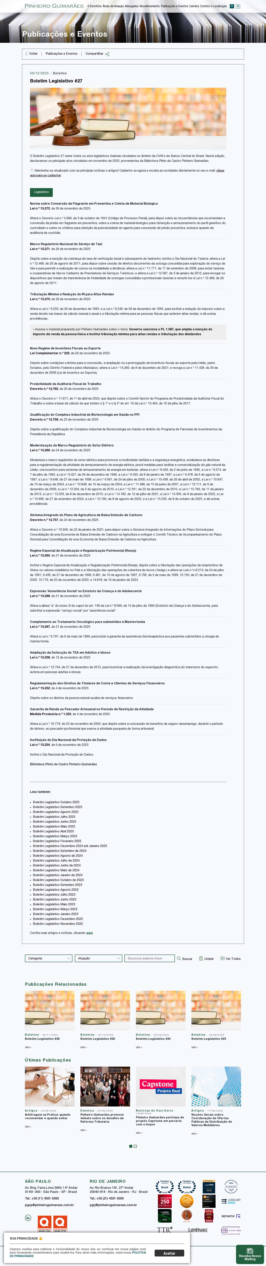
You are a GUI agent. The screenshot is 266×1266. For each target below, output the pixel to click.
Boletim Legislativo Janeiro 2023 (55, 914)
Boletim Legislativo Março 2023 (55, 909)
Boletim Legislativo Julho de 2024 (56, 861)
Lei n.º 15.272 (40, 208)
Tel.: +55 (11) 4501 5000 (42, 1198)
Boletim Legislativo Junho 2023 (54, 899)
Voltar (33, 54)
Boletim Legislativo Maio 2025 (54, 827)
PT (232, 6)
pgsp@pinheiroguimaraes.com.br (49, 1205)
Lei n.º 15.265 (40, 556)
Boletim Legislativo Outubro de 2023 (58, 880)
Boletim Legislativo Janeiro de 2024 (58, 875)
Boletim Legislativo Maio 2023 (54, 904)
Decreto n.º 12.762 (44, 389)
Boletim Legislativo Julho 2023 (54, 895)
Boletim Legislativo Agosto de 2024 (58, 856)
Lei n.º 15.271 (40, 249)
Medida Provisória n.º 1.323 (50, 714)
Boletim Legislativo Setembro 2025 (57, 807)
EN (238, 6)
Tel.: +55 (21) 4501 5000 (107, 1198)
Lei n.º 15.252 (40, 688)
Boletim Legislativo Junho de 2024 (57, 865)
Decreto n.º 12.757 (44, 520)
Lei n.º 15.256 (40, 657)
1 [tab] (130, 1146)
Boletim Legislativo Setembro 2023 (57, 885)
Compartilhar (94, 54)
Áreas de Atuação (113, 6)
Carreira (194, 6)
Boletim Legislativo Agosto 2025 (55, 812)
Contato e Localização (213, 6)
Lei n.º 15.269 (40, 450)
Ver (28, 1047)
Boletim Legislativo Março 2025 (55, 836)
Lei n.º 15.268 (40, 596)
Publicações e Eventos (174, 6)
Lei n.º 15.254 (40, 745)
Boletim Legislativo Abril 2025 (53, 831)
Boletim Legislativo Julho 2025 (54, 817)
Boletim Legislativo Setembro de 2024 (59, 851)
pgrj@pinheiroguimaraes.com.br (113, 1205)
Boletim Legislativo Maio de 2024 (56, 870)
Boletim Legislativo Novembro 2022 (58, 924)
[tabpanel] (50, 1097)
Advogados (131, 6)
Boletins (60, 73)
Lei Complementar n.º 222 (49, 353)
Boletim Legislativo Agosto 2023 (55, 890)
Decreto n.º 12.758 (44, 420)
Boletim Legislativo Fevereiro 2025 (57, 841)
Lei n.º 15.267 (40, 627)
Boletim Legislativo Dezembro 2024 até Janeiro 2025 (70, 846)
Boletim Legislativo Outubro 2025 (56, 802)
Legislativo (41, 192)
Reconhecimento (150, 6)
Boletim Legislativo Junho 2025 (54, 822)
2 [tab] (135, 1146)
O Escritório (95, 6)
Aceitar (169, 1254)
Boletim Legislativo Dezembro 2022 (58, 919)
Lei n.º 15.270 (40, 299)
